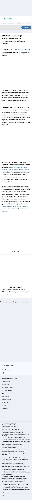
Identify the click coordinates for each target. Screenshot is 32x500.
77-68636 (15, 457)
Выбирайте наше (21, 23)
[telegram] (19, 252)
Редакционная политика (7, 387)
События (4, 414)
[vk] (13, 252)
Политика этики (5, 384)
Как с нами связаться (7, 390)
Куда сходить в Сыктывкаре (8, 23)
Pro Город (4, 405)
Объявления (4, 408)
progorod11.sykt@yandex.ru (8, 437)
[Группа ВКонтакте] (3, 369)
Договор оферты (6, 381)
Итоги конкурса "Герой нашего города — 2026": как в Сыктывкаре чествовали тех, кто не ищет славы (15, 293)
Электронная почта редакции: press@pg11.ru (12, 432)
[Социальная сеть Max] (3, 372)
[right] (30, 23)
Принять (26, 27)
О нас (3, 393)
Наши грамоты (5, 396)
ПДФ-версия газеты (6, 399)
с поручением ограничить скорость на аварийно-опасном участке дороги (15, 169)
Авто (3, 411)
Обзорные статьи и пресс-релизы (9, 378)
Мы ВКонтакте (5, 402)
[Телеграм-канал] (8, 369)
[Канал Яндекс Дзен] (10, 369)
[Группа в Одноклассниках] (5, 369)
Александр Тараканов (21, 49)
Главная (3, 417)
